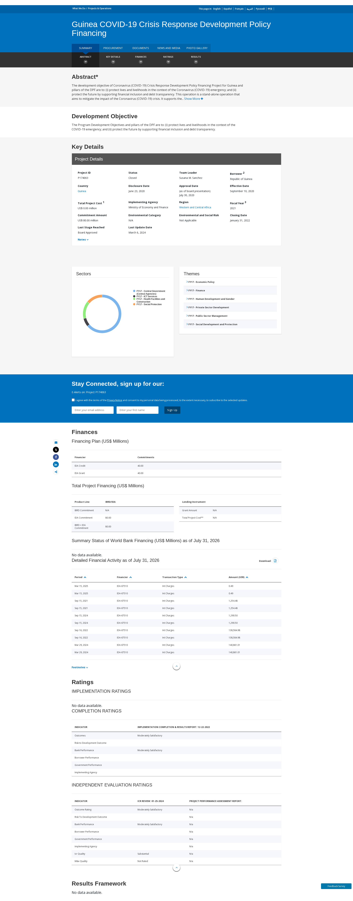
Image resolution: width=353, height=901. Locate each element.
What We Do (78, 8)
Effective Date (239, 186)
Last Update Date (140, 227)
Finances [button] (140, 56)
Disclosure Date (139, 186)
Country (83, 186)
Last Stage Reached (91, 227)
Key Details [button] (113, 56)
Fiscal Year (238, 202)
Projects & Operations (99, 8)
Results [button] (196, 56)
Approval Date (188, 186)
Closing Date (238, 215)
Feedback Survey (336, 886)
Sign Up (172, 410)
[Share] (56, 457)
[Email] (56, 442)
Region (183, 202)
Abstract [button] (85, 56)
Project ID (84, 172)
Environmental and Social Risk (199, 215)
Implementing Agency (143, 202)
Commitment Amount (92, 215)
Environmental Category (145, 215)
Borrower (237, 173)
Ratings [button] (168, 56)
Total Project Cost (91, 202)
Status (133, 172)
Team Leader (188, 172)
